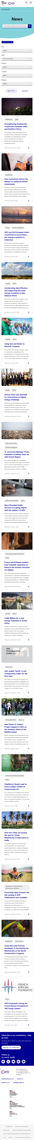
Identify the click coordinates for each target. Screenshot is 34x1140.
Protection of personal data (21, 1126)
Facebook (3, 1061)
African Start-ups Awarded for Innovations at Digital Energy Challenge (15, 397)
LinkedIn (18, 1061)
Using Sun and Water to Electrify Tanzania (14, 345)
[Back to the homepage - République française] (13, 3)
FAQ (4, 1137)
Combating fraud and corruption (23, 1137)
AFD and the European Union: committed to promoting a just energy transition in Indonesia (16, 236)
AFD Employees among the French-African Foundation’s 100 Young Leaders (16, 1006)
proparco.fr (4, 1082)
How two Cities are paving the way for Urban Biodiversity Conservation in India (16, 836)
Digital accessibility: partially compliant (21, 1130)
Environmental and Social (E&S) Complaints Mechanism (17, 1133)
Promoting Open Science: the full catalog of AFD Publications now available (16, 895)
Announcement (6, 42)
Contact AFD (9, 1126)
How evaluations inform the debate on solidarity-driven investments (16, 181)
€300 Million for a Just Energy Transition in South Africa (15, 620)
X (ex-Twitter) (8, 1061)
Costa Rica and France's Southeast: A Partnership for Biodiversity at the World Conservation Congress (16, 949)
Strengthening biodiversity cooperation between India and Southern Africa (15, 126)
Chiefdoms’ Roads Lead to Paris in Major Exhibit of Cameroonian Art (15, 786)
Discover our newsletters (11, 1047)
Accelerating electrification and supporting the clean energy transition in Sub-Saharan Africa (16, 292)
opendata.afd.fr (17, 1082)
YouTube (13, 1061)
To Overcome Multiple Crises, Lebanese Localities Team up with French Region (16, 454)
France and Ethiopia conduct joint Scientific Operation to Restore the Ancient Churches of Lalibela (17, 566)
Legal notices (6, 1130)
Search (26, 2)
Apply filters (11, 91)
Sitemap (10, 1137)
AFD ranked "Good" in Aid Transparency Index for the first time (15, 673)
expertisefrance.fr (6, 1079)
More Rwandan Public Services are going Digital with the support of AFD (15, 507)
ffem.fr (19, 1079)
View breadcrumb (5, 9)
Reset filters (25, 90)
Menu (31, 2)
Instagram (23, 1061)
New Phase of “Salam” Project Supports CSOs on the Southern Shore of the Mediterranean (15, 728)
